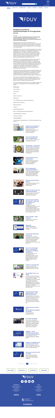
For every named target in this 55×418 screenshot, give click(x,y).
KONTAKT (16, 394)
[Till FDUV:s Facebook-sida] (22, 381)
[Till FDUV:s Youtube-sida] (32, 381)
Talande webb (47, 5)
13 (27, 363)
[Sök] (36, 4)
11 (23, 363)
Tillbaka (27, 11)
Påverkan (35, 7)
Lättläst (47, 4)
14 (29, 363)
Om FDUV (8, 7)
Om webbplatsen (27, 404)
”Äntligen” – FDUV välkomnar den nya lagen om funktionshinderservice (32, 333)
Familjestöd (33, 370)
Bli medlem (11, 370)
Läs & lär (29, 7)
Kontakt (46, 7)
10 (21, 363)
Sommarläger (22, 7)
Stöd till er (14, 7)
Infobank (41, 7)
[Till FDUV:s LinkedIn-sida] (29, 381)
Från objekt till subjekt (31, 318)
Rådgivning (44, 370)
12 (25, 363)
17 (35, 363)
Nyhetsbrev (22, 370)
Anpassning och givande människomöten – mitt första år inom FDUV (32, 293)
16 (33, 363)
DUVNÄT (38, 394)
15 (31, 363)
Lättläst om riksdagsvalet (32, 264)
